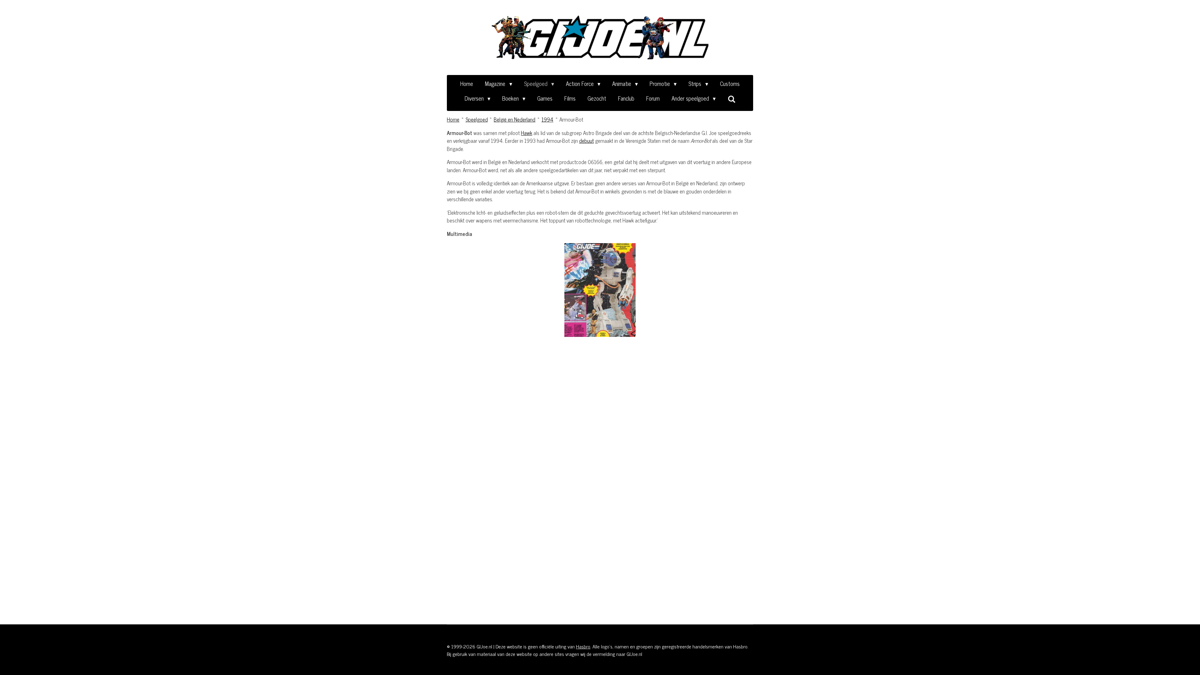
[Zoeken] (731, 98)
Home (453, 119)
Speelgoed (477, 119)
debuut (586, 140)
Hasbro (583, 646)
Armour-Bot (571, 119)
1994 (547, 119)
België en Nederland (514, 119)
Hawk (526, 132)
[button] (688, 249)
